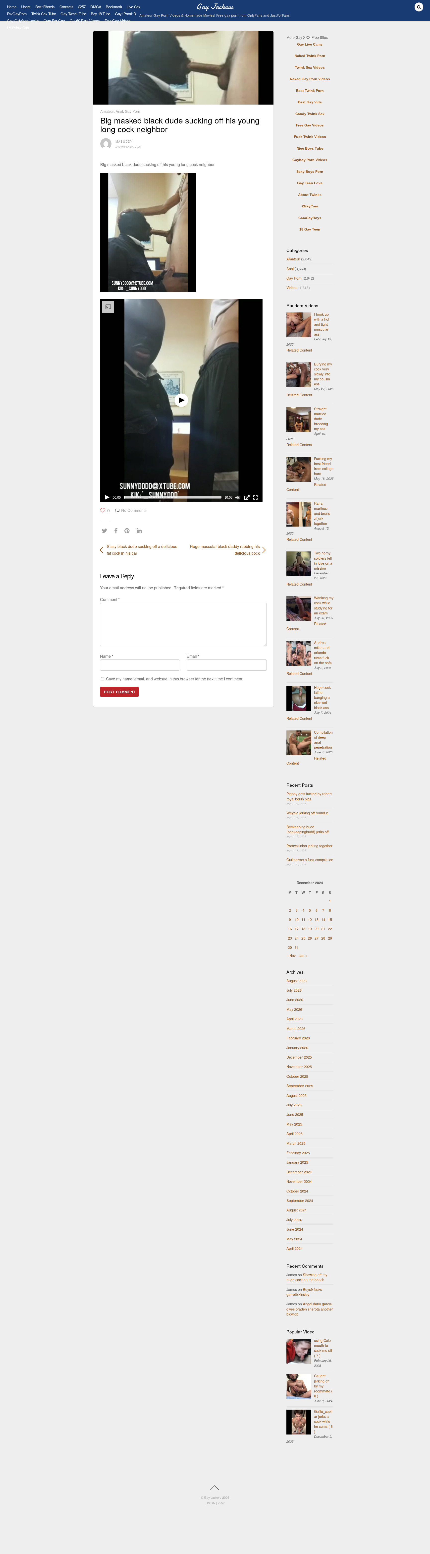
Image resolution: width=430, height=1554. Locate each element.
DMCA (95, 6)
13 (317, 919)
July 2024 (294, 1219)
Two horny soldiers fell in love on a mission (323, 560)
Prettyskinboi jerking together (309, 845)
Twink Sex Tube (43, 13)
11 (303, 919)
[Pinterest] (128, 530)
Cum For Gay (54, 20)
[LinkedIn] (140, 530)
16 (290, 928)
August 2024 (296, 1209)
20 (317, 928)
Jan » (303, 955)
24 (297, 938)
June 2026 (294, 999)
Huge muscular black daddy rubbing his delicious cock (224, 549)
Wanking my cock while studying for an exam (323, 605)
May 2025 (294, 1124)
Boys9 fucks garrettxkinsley (304, 1292)
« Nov (291, 955)
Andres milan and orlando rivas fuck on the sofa (323, 652)
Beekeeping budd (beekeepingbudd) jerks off (307, 829)
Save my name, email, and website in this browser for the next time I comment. (174, 679)
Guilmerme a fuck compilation (309, 859)
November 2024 (299, 1181)
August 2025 (296, 1095)
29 (330, 938)
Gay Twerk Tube (73, 13)
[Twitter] (106, 530)
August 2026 (296, 980)
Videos (291, 287)
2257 (82, 6)
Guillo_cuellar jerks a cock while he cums (323, 1421)
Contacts (66, 6)
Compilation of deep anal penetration (323, 739)
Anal (119, 111)
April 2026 (294, 1018)
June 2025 (294, 1114)
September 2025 (299, 1085)
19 (310, 928)
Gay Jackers (212, 1497)
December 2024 (299, 1171)
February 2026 (298, 1037)
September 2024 (299, 1200)
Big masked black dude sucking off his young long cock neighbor (180, 124)
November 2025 (299, 1066)
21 (323, 928)
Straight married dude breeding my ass (321, 418)
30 (290, 947)
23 (290, 938)
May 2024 (294, 1238)
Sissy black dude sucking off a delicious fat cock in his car (142, 549)
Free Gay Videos (117, 20)
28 (323, 938)
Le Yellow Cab (18, 27)
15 (330, 919)
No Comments (134, 510)
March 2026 (295, 1028)
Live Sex (133, 6)
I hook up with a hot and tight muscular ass (321, 324)
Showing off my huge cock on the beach (306, 1277)
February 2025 (298, 1152)
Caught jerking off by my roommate (323, 1385)
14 (323, 919)
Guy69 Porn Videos (85, 20)
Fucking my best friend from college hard (323, 466)
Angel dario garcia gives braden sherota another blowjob (309, 1308)
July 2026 (294, 990)
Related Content (299, 350)
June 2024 (294, 1229)
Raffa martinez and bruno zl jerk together (322, 513)
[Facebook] (117, 530)
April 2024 (294, 1248)
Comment (110, 599)
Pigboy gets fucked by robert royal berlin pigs (309, 796)
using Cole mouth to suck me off (323, 1348)
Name (106, 656)
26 (310, 938)
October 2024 (297, 1191)
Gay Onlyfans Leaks (23, 20)
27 (317, 938)
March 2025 (295, 1143)
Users (26, 6)
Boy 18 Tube (100, 13)
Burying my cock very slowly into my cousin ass (323, 374)
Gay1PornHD (125, 13)
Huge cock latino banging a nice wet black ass (322, 697)
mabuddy (123, 141)
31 (297, 947)
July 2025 (294, 1104)
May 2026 (294, 1009)
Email (193, 656)
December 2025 (299, 1057)
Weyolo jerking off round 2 (307, 812)
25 (303, 938)
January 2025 (297, 1162)
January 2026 (297, 1047)
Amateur (107, 111)
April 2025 (294, 1133)
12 (310, 919)
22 (330, 928)
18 (303, 928)
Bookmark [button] (114, 6)
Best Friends (44, 6)
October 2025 (297, 1076)
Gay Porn (132, 111)
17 (297, 928)
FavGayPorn (17, 13)
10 (297, 919)
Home (11, 6)
